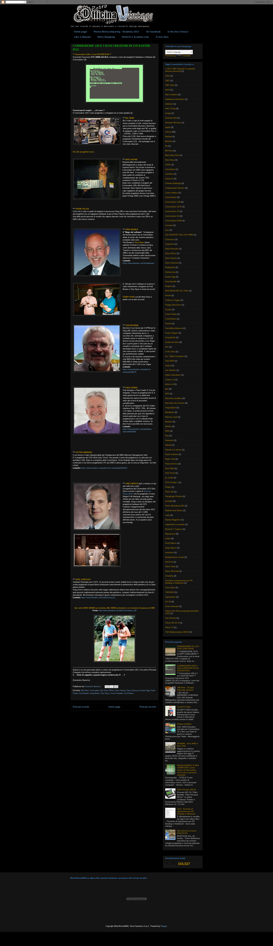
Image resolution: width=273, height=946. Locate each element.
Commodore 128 (96, 690)
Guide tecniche (172, 342)
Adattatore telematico (174, 99)
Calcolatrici (170, 169)
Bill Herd (84, 690)
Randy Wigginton (173, 520)
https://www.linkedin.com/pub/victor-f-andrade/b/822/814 (104, 468)
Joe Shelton (170, 370)
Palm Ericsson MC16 (186, 789)
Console (169, 225)
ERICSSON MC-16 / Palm (176, 291)
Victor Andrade (116, 693)
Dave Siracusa (133, 690)
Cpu (167, 230)
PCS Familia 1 (171, 482)
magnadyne (170, 407)
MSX (167, 431)
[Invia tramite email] (106, 686)
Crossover (169, 239)
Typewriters (170, 597)
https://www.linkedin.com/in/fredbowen (138, 263)
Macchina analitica (173, 398)
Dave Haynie (120, 690)
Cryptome (169, 244)
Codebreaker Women (175, 188)
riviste (167, 538)
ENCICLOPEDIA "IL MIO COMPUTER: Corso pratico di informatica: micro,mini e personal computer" (188, 770)
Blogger (164, 926)
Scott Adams (170, 543)
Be (166, 146)
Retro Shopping (106, 36)
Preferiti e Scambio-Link (135, 36)
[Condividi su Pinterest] (116, 686)
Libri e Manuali (82, 36)
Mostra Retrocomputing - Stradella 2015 (116, 31)
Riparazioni (170, 534)
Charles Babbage (173, 183)
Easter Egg (144, 690)
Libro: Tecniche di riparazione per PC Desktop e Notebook (186, 811)
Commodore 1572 (173, 206)
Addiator (169, 104)
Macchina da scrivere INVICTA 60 (186, 832)
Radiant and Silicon (174, 510)
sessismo (169, 552)
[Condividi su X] (111, 686)
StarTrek (169, 562)
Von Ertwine (129, 693)
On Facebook (153, 31)
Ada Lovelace (171, 94)
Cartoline (169, 174)
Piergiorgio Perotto (173, 496)
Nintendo (169, 440)
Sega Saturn (170, 548)
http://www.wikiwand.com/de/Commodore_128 (117, 610)
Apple (167, 127)
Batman (168, 141)
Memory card (171, 417)
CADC (168, 164)
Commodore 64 (172, 216)
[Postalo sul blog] (108, 686)
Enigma (168, 286)
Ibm (167, 347)
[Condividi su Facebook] (114, 686)
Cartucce (169, 178)
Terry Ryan (104, 693)
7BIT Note (169, 85)
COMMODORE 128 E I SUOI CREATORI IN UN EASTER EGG (187, 668)
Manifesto (169, 412)
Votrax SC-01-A (172, 623)
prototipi (168, 501)
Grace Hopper (171, 333)
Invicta (168, 365)
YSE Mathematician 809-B (177, 632)
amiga (168, 113)
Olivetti (168, 445)
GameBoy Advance (173, 328)
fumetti (168, 323)
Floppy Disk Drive (173, 305)
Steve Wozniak (172, 571)
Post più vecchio (147, 707)
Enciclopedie (171, 281)
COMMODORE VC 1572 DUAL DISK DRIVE (188, 647)
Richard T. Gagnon (173, 529)
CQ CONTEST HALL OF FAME (179, 235)
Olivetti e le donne (173, 450)
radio (167, 515)
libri (166, 389)
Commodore (170, 197)
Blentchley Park (172, 155)
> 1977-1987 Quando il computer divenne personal (180, 70)
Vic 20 (168, 601)
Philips (168, 487)
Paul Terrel (170, 473)
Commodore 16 (172, 211)
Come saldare (171, 193)
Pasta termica (171, 464)
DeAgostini (170, 267)
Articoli (168, 132)
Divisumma (170, 272)
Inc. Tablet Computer (174, 356)
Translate (186, 55)
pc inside (169, 477)
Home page (80, 31)
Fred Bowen (84, 693)
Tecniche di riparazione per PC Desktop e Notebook (179, 581)
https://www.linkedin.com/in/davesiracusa (98, 597)
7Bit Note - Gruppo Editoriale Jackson (185, 688)
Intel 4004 (169, 361)
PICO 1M (169, 492)
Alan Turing (170, 108)
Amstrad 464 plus (173, 122)
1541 (167, 76)
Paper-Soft (170, 459)
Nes (167, 435)
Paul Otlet (169, 468)
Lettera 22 (169, 379)
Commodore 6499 (173, 220)
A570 (167, 90)
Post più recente (81, 707)
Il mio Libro (170, 351)
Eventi (168, 295)
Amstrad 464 (171, 118)
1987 (167, 80)
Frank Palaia (171, 314)
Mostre (168, 426)
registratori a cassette (175, 524)
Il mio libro (162, 36)
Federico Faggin (172, 300)
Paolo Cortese (171, 454)
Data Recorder (171, 249)
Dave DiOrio (109, 690)
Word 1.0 (169, 627)
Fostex (168, 309)
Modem (168, 421)
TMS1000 (169, 592)
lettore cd (169, 384)
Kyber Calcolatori (173, 375)
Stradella (169, 576)
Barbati (168, 136)
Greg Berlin (94, 693)
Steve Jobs (170, 566)
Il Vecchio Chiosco (178, 31)
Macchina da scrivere (174, 403)
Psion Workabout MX (174, 506)
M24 (167, 393)
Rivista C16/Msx (184, 724)
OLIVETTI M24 (184, 707)
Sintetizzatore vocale (174, 557)
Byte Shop (169, 160)
